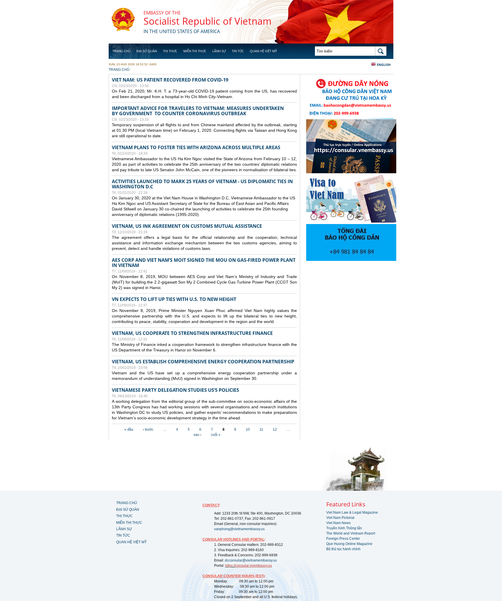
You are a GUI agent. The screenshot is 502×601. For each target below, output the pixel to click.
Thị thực (170, 51)
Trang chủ (121, 51)
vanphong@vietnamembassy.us (239, 529)
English (383, 64)
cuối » (215, 435)
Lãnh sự (219, 51)
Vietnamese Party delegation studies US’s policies (175, 390)
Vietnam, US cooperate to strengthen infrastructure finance (192, 333)
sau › (197, 435)
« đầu (128, 429)
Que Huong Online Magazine (349, 544)
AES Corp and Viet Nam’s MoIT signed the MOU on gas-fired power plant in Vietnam (203, 262)
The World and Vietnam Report (350, 533)
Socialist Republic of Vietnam (208, 21)
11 (261, 429)
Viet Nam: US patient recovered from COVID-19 (171, 79)
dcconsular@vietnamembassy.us (251, 560)
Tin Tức (238, 51)
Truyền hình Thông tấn (344, 528)
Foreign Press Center (343, 539)
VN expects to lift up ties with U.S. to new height (174, 299)
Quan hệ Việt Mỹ (263, 51)
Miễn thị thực (194, 51)
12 (275, 429)
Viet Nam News (338, 523)
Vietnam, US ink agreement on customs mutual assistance (187, 226)
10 (248, 429)
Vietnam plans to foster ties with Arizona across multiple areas (196, 147)
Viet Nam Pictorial (340, 518)
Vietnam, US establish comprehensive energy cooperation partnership (203, 361)
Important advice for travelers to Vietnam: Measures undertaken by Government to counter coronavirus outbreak (198, 111)
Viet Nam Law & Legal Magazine (352, 512)
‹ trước (148, 429)
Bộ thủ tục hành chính (343, 549)
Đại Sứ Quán (147, 51)
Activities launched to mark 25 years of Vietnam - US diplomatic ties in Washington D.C (202, 184)
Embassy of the (162, 13)
